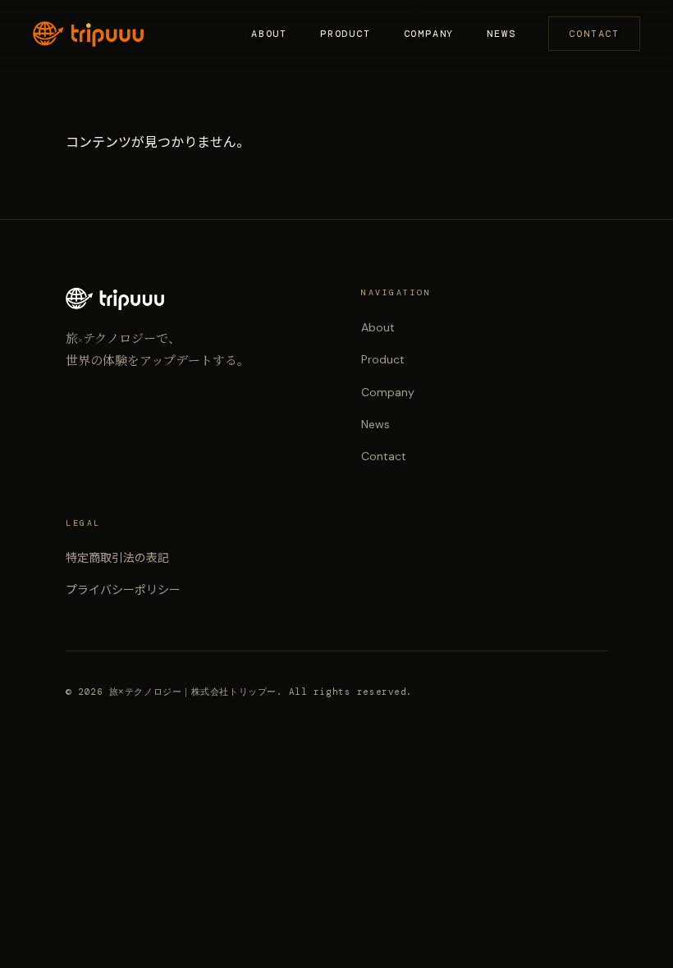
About (269, 33)
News (501, 33)
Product (345, 33)
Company (429, 33)
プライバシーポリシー (123, 589)
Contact (594, 33)
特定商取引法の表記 (117, 557)
